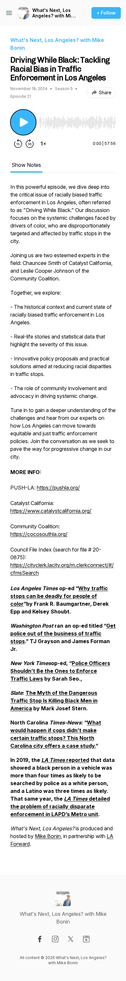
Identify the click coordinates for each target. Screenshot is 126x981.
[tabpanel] (63, 518)
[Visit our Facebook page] (40, 939)
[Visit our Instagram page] (55, 939)
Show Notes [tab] (26, 165)
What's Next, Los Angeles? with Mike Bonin (54, 13)
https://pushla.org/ (58, 487)
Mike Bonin (48, 836)
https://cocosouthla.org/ (39, 534)
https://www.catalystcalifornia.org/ (50, 511)
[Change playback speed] (43, 143)
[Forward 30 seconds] (29, 143)
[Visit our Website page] (86, 939)
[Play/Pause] (23, 122)
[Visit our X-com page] (71, 939)
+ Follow (106, 12)
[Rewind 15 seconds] (18, 143)
